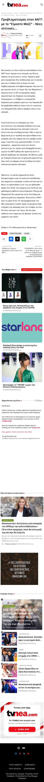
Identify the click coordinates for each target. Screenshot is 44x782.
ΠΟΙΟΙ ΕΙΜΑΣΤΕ (15, 765)
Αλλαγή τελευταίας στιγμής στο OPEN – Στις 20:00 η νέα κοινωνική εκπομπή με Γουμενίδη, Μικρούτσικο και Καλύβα (29, 655)
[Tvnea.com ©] (17, 4)
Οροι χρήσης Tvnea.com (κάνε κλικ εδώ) (17, 432)
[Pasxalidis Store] (19, 584)
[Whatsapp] (23, 239)
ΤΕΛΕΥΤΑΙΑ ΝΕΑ (15, 233)
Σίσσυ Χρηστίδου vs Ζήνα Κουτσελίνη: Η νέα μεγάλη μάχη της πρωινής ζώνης (30, 670)
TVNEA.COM (6, 421)
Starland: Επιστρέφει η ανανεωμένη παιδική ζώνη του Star (20, 346)
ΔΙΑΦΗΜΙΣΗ (30, 765)
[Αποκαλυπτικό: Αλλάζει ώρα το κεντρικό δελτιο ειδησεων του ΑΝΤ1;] (9, 639)
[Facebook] (11, 239)
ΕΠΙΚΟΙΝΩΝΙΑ (29, 769)
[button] (41, 4)
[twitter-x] (24, 753)
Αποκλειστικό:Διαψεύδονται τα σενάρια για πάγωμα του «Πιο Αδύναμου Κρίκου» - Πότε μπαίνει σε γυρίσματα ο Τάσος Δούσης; (29, 686)
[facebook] (15, 753)
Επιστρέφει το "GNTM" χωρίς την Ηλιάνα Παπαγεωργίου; (19, 386)
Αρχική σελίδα (6, 13)
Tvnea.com (35, 427)
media (15, 13)
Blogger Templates (25, 774)
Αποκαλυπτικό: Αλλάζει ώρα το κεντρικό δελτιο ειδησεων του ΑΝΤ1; (30, 639)
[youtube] (28, 753)
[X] (17, 239)
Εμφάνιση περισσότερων (32, 270)
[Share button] (30, 239)
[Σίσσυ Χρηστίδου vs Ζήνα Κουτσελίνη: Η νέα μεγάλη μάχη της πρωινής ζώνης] (9, 670)
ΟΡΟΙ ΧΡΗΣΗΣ (15, 769)
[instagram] (20, 753)
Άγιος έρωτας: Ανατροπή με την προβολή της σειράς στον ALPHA (19, 307)
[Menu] (3, 4)
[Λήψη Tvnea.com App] (22, 720)
